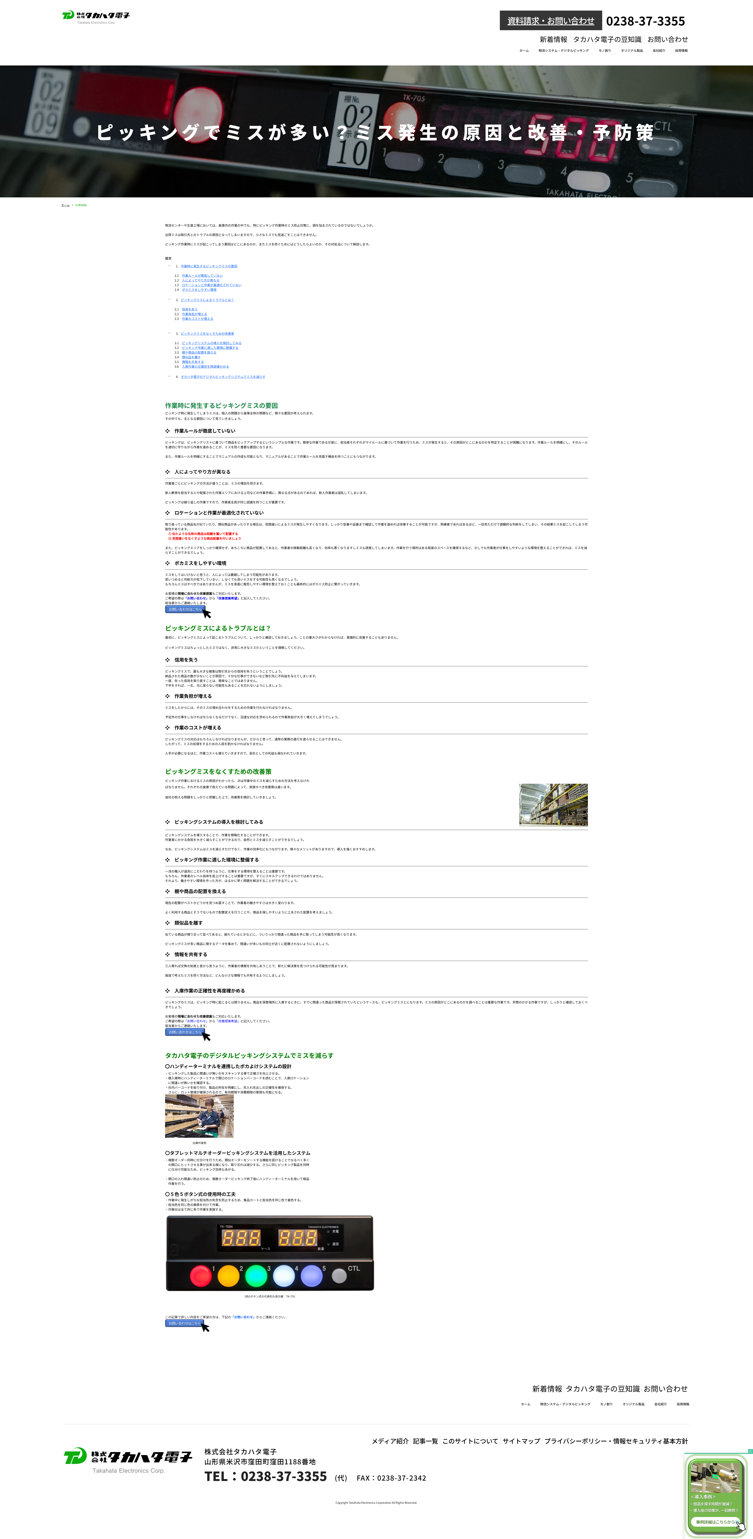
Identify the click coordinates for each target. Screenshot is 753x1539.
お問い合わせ (570, 20)
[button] (376, 266)
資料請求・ (527, 20)
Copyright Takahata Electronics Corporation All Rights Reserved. (376, 1502)
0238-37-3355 (645, 20)
